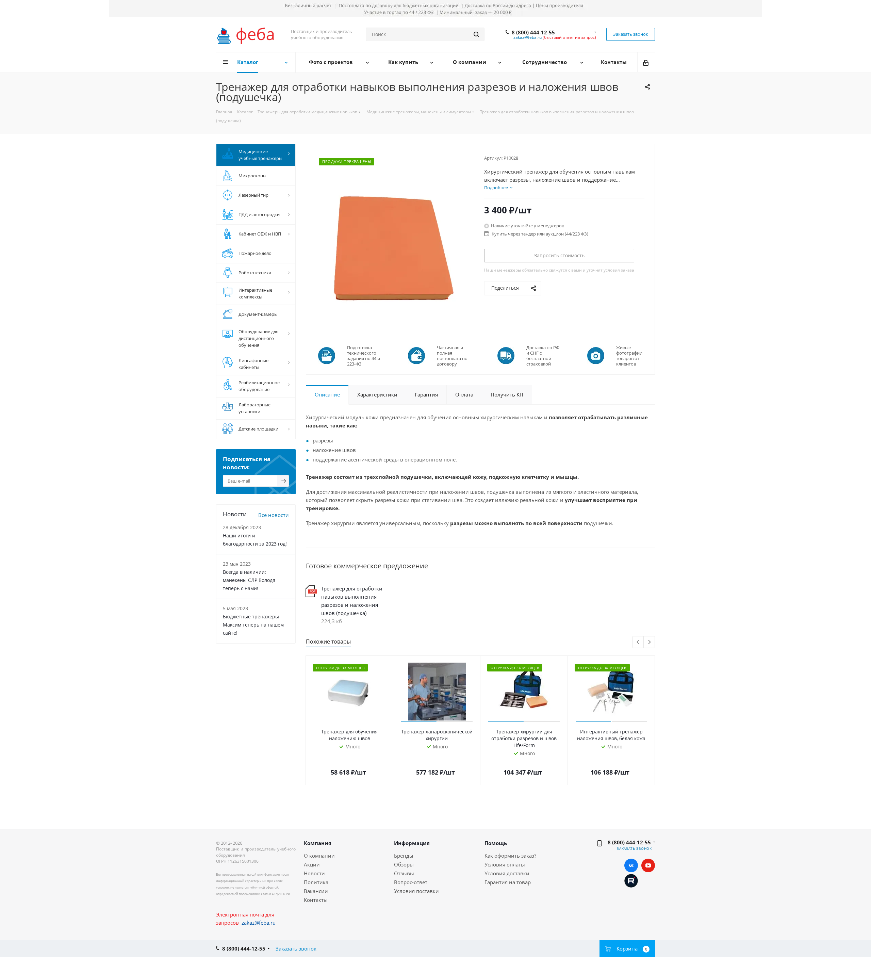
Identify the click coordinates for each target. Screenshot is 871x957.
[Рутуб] (631, 880)
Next (649, 642)
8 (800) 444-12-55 (533, 32)
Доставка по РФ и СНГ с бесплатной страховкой (542, 356)
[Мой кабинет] (646, 62)
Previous (638, 642)
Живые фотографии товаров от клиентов (629, 356)
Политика (316, 882)
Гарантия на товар (507, 882)
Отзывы (404, 873)
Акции (312, 864)
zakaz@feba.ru (527, 37)
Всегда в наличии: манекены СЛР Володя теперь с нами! (249, 580)
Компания (317, 843)
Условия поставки (416, 891)
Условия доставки (506, 873)
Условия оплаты (504, 864)
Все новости (273, 515)
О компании (319, 855)
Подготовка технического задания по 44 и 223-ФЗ (363, 356)
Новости (314, 873)
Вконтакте (631, 865)
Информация (412, 843)
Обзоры (404, 864)
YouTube (648, 865)
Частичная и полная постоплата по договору (452, 356)
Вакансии (316, 891)
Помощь (495, 843)
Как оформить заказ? (510, 855)
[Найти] (476, 34)
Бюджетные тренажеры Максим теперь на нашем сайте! (253, 624)
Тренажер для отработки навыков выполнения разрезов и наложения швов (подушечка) (351, 600)
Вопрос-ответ (410, 882)
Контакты (316, 899)
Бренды (403, 855)
